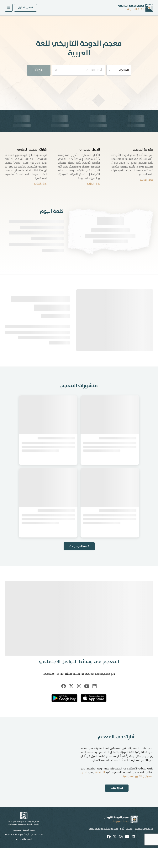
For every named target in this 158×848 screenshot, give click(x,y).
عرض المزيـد (146, 180)
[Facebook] (63, 711)
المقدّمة (100, 798)
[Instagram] (79, 711)
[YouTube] (86, 711)
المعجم (124, 70)
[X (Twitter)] (71, 711)
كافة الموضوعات (79, 572)
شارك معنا (117, 814)
